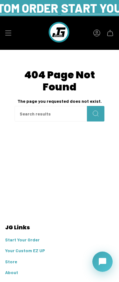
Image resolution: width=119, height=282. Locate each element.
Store (11, 261)
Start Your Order (22, 239)
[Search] (95, 113)
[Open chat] (102, 262)
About (11, 272)
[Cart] (110, 33)
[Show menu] (8, 33)
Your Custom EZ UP (25, 250)
